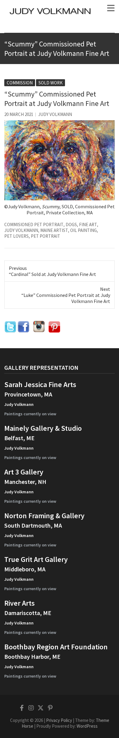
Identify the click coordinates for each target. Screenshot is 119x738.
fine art (88, 224)
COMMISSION (20, 83)
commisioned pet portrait (33, 224)
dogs (71, 224)
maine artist (54, 230)
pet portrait (45, 236)
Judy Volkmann (55, 114)
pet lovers (16, 236)
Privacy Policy (59, 720)
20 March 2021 (18, 114)
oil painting (83, 230)
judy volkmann (21, 230)
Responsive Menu (111, 8)
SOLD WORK (50, 83)
